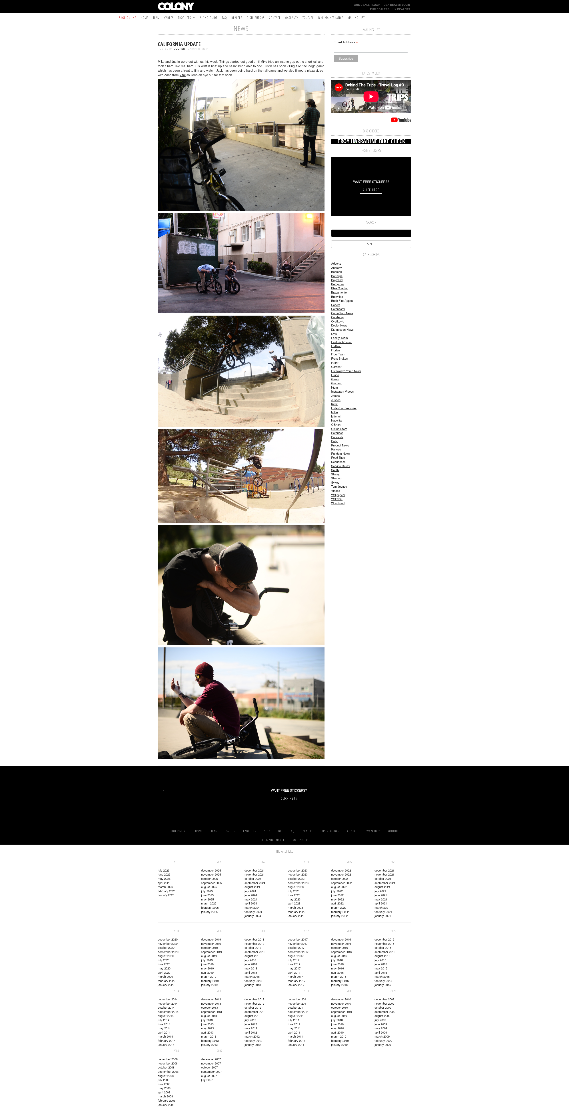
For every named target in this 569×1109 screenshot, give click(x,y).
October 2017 (296, 947)
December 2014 (168, 999)
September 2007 (211, 1071)
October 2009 (383, 1007)
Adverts (336, 263)
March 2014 (165, 1036)
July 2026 (163, 870)
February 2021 (383, 912)
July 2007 (207, 1080)
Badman (336, 272)
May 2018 (250, 968)
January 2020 (166, 985)
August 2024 (252, 887)
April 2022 (337, 903)
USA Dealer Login (397, 5)
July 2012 (250, 1020)
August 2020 (166, 956)
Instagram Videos (342, 391)
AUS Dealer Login (367, 5)
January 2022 (339, 916)
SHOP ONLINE (127, 18)
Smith (335, 470)
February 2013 (210, 1040)
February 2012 (253, 1040)
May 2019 (207, 968)
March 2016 (338, 976)
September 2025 (211, 883)
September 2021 (385, 883)
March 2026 (165, 887)
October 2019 (209, 947)
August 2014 (166, 1016)
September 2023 (298, 883)
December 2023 (298, 870)
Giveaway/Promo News (346, 371)
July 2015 (380, 960)
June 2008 (164, 1084)
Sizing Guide (209, 18)
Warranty (291, 18)
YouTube (308, 18)
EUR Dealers (379, 9)
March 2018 (252, 976)
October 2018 (252, 947)
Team (156, 18)
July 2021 (380, 891)
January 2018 (252, 985)
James (335, 395)
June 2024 (250, 895)
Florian (335, 350)
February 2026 (166, 891)
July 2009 (380, 1020)
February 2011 (296, 1040)
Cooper (179, 48)
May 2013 (207, 1028)
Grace (335, 375)
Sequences (338, 462)
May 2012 (250, 1028)
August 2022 (339, 887)
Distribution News (342, 329)
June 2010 (337, 1024)
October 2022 (339, 878)
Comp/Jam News (342, 313)
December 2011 (298, 999)
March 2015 (382, 976)
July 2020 (163, 960)
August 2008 (166, 1076)
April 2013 (207, 1032)
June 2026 (164, 874)
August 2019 (209, 956)
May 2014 (164, 1028)
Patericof (337, 433)
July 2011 (293, 1020)
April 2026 (164, 883)
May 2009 (381, 1028)
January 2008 (166, 1105)
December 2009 (384, 999)
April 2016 (337, 972)
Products (184, 18)
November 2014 (168, 1003)
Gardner (336, 367)
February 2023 (296, 912)
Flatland (336, 346)
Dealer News (339, 325)
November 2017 (298, 943)
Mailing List (356, 18)
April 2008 (164, 1092)
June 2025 (207, 895)
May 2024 (250, 899)
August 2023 (296, 887)
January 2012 (252, 1044)
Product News (340, 445)
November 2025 (211, 874)
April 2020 (164, 972)
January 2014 (166, 1044)
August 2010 (339, 1016)
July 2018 (250, 960)
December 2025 (211, 870)
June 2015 (381, 964)
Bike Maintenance (330, 18)
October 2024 (252, 878)
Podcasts (337, 437)
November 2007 (211, 1063)
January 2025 (209, 912)
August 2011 (296, 1016)
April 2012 (250, 1032)
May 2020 (164, 968)
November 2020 (168, 943)
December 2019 (211, 939)
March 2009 (382, 1036)
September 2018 (254, 952)
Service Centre (340, 466)
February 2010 (340, 1040)
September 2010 (341, 1012)
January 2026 (166, 895)
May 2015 (381, 968)
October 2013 (209, 1007)
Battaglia (337, 276)
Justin (176, 61)
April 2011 (294, 1032)
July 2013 (207, 1020)
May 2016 (337, 968)
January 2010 (339, 1044)
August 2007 (209, 1076)
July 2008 (163, 1080)
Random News (340, 453)
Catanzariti (338, 309)
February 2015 (383, 981)
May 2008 (164, 1088)
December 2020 (168, 939)
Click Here (371, 190)
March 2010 (338, 1036)
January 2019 (209, 985)
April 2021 (381, 903)
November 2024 (254, 874)
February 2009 (383, 1040)
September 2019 (211, 952)
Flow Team (338, 354)
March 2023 (295, 907)
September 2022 (341, 883)
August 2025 (209, 887)
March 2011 (295, 1036)
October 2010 (339, 1007)
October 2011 (296, 1007)
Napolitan (337, 420)
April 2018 (250, 972)
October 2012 (252, 1007)
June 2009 (381, 1024)
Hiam (334, 387)
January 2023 (296, 916)
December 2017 (298, 939)
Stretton (336, 478)
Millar (334, 412)
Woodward (338, 503)
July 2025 (207, 891)
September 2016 (341, 952)
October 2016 (339, 947)
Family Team (339, 338)
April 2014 (164, 1032)
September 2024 (254, 883)
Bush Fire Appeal (342, 300)
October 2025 (209, 878)
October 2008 (166, 1067)
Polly (334, 441)
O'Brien (336, 424)
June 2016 (337, 964)
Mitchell (336, 416)
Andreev (336, 268)
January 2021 (383, 916)
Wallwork (337, 499)
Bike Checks (339, 288)
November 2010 (341, 1003)
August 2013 (209, 1016)
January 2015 (383, 985)
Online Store (339, 429)
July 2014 (163, 1020)
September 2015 (385, 952)
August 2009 (382, 1016)
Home (144, 18)
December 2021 (384, 870)
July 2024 (250, 891)
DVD (334, 334)
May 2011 (294, 1028)
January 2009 (383, 1044)
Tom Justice (339, 486)
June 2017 (294, 964)
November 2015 (384, 943)
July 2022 (337, 891)
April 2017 (294, 972)
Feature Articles (341, 342)
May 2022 (337, 899)
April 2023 (294, 903)
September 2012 (254, 1012)
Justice (336, 400)
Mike (161, 61)
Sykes (335, 482)
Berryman (337, 284)
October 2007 (209, 1067)
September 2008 (168, 1071)
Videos (335, 491)
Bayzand (337, 280)
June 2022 (337, 895)
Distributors (255, 18)
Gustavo (336, 383)
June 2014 (164, 1024)
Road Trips (338, 457)
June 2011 (294, 1024)
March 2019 (208, 976)
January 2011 (296, 1044)
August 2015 (382, 956)
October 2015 (383, 947)
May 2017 (294, 968)
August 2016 (339, 956)
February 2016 (340, 981)
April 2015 (381, 972)
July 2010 (337, 1020)
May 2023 (294, 899)
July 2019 (207, 960)
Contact (274, 18)
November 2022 (341, 874)
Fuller (334, 363)
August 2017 (296, 956)
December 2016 (341, 939)
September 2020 (168, 952)
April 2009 (381, 1032)
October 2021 (383, 878)
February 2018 (253, 981)
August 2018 (252, 956)
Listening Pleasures (344, 408)
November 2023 (298, 874)
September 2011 (298, 1012)
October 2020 (166, 947)
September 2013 (211, 1012)
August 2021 (382, 887)
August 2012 (252, 1016)
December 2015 (384, 939)
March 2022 (338, 907)
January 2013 (209, 1044)
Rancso (336, 449)
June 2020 (164, 964)
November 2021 (384, 874)
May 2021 (381, 899)
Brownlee (337, 296)
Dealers (236, 18)
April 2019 (207, 972)
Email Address (346, 42)
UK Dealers (401, 9)
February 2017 (296, 981)
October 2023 (296, 878)
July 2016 (337, 960)
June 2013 (207, 1024)
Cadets (169, 18)
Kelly (334, 404)
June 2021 (381, 895)
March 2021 (382, 907)
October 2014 (166, 1007)
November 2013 (211, 1003)
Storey (335, 474)
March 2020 (165, 976)
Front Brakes (339, 358)
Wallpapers (338, 495)
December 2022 (341, 870)
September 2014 (168, 1012)
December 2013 (211, 999)
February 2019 (210, 981)
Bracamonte (339, 292)
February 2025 (210, 907)
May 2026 (164, 878)
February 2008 (166, 1100)
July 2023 (293, 891)
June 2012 (250, 1024)
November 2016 (341, 943)
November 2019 (211, 943)
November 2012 (254, 1003)
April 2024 (250, 903)
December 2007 (211, 1059)
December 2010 (341, 999)
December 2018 (254, 939)
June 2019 (207, 964)
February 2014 (166, 1040)
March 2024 (252, 907)
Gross (335, 379)
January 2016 (339, 985)
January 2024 (252, 916)
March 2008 (165, 1096)
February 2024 (253, 912)
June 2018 (250, 964)
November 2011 (298, 1003)
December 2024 (254, 870)
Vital (183, 75)
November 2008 (168, 1063)
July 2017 (293, 960)
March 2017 (295, 976)
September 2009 (385, 1012)
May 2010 (337, 1028)
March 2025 (208, 903)
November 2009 (384, 1003)
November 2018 (254, 943)
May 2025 (207, 899)
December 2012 (254, 999)
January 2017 (296, 985)
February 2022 (340, 912)
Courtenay (337, 317)
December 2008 (168, 1059)
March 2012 (252, 1036)
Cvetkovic (337, 321)
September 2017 (298, 952)
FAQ (224, 18)
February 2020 (166, 981)
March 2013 (208, 1036)
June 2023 (294, 895)
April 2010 (337, 1032)
